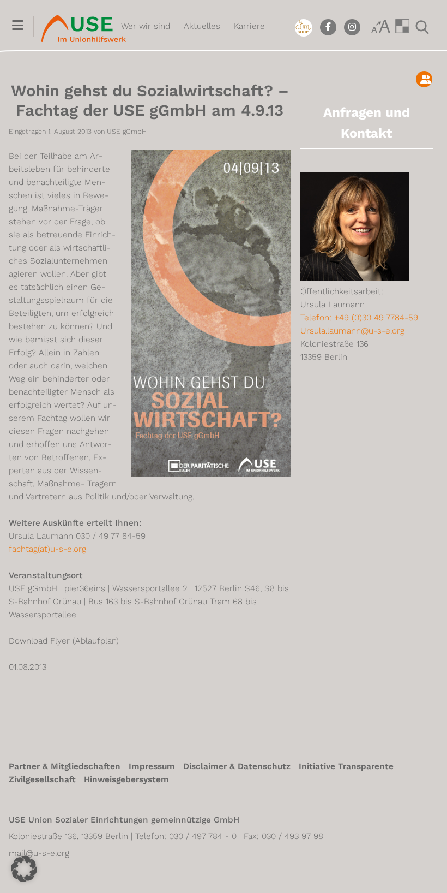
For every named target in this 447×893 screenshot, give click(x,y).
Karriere (249, 26)
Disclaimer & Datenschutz (237, 766)
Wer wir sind (145, 26)
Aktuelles (202, 26)
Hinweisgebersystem (126, 779)
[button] (18, 27)
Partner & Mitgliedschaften (64, 766)
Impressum (152, 766)
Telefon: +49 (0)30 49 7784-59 (359, 318)
